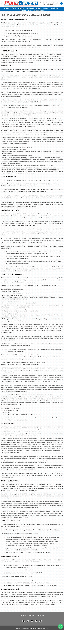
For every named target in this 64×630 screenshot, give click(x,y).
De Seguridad (54, 8)
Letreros (6, 8)
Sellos (29, 10)
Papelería (38, 8)
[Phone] (28, 621)
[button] (2, 3)
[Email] (32, 621)
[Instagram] (41, 621)
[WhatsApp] (23, 621)
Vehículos (23, 10)
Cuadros (45, 8)
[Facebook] (36, 621)
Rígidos (14, 8)
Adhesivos (21, 8)
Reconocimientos (38, 10)
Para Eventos (30, 8)
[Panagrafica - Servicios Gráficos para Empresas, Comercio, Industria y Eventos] (21, 3)
